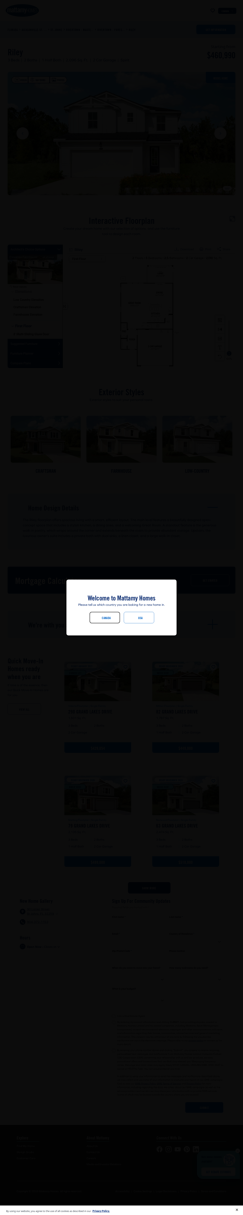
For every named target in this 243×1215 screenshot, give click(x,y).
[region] (121, 1210)
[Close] (237, 1210)
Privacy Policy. (101, 1211)
